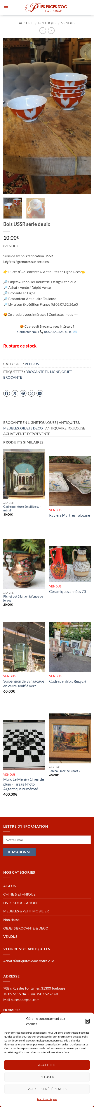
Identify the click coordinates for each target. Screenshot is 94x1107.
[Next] (83, 116)
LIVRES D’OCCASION (20, 903)
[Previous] (10, 116)
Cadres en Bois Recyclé (67, 681)
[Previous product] (51, 30)
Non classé (11, 919)
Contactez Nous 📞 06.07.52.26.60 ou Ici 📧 (47, 332)
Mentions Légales (47, 1099)
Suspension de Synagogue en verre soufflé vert (23, 683)
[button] (87, 1021)
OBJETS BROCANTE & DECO (25, 928)
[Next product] (42, 30)
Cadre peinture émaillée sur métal (22, 508)
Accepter (47, 1065)
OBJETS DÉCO (31, 428)
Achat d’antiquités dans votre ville (28, 961)
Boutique (47, 23)
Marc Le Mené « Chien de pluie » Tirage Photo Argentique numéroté (23, 784)
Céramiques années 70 (67, 591)
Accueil (26, 23)
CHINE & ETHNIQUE (19, 894)
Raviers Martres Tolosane (69, 515)
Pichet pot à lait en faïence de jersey (23, 598)
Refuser (47, 1077)
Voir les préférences (47, 1089)
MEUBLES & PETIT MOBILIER (26, 911)
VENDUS (68, 23)
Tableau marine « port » (64, 771)
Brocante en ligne (43, 371)
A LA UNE (10, 886)
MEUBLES (11, 428)
